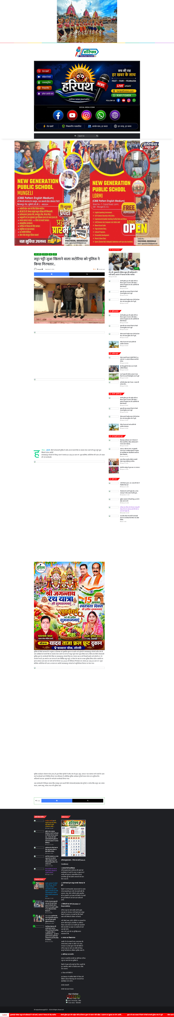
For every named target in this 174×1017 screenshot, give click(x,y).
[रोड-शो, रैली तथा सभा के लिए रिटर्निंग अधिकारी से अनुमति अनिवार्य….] (39, 871)
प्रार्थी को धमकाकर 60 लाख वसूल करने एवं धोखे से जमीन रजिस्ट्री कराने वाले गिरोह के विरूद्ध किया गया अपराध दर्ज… (51, 860)
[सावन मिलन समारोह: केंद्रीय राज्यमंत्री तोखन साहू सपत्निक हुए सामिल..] (114, 462)
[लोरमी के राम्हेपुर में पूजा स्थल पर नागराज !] (114, 470)
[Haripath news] (87, 52)
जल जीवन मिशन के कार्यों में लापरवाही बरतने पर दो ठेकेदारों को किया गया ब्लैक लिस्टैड (129, 518)
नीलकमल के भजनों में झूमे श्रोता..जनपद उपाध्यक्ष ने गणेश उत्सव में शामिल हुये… (129, 492)
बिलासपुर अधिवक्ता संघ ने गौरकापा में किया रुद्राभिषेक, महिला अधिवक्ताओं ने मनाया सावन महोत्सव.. (129, 442)
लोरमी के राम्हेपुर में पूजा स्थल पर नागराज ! (130, 467)
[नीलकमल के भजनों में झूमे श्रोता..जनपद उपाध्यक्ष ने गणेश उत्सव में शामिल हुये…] (114, 493)
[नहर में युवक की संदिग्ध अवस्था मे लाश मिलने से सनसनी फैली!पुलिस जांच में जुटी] (114, 376)
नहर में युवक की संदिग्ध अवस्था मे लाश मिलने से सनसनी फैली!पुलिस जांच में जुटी (129, 375)
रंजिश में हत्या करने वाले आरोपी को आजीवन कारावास (128, 343)
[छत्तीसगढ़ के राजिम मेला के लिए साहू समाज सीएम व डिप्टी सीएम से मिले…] (39, 850)
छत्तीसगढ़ (45, 254)
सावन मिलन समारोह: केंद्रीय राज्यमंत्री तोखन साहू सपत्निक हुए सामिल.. (128, 460)
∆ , (51, 823)
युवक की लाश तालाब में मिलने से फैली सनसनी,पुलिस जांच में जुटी (129, 292)
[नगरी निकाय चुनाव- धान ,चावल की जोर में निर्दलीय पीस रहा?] (114, 485)
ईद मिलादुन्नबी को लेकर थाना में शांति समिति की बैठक (128, 367)
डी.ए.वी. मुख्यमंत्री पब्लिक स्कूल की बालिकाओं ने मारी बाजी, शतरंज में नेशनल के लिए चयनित (123, 273)
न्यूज (50, 254)
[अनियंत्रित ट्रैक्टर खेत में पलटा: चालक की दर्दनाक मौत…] (114, 384)
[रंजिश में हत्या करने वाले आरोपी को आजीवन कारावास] (114, 344)
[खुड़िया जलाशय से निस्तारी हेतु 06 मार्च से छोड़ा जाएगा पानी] (114, 501)
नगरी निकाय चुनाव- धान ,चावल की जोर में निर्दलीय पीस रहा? (130, 484)
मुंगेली (54, 254)
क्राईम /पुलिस (38, 254)
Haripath (39, 269)
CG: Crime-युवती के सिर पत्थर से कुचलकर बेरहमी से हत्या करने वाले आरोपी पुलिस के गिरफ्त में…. (51, 919)
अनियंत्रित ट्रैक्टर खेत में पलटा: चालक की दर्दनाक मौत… (129, 383)
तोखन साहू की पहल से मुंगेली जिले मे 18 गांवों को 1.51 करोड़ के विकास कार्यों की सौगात (129, 359)
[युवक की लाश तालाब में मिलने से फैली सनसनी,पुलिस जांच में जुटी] (114, 294)
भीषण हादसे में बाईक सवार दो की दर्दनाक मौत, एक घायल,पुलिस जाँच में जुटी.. (129, 301)
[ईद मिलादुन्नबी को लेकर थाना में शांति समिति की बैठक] (114, 368)
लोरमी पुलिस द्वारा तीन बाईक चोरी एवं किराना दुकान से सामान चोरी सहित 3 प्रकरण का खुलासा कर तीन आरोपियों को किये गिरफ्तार (129, 284)
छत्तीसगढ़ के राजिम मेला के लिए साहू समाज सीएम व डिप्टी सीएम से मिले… (51, 849)
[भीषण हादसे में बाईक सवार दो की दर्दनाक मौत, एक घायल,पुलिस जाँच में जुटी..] (114, 302)
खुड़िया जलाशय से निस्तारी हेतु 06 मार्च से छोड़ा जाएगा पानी (129, 500)
